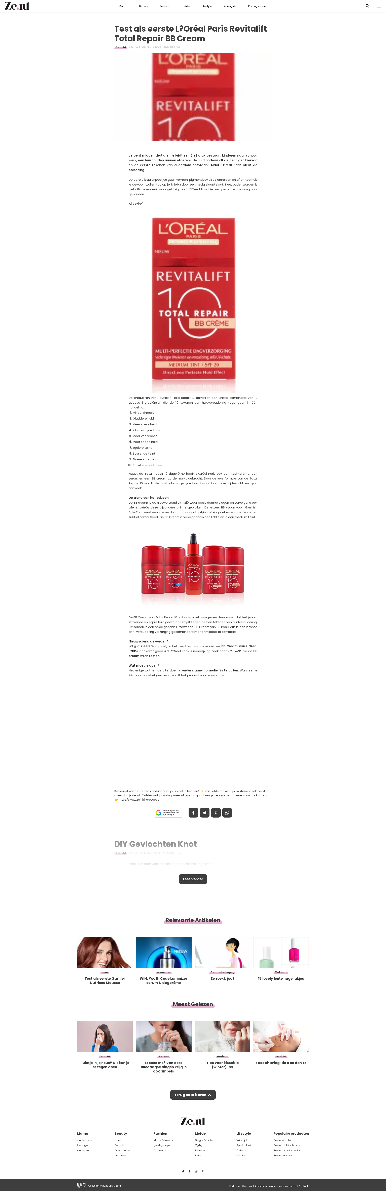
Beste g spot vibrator (287, 1150)
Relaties (200, 1150)
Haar (118, 1140)
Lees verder (193, 879)
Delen (193, 813)
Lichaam (120, 1155)
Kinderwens (84, 1140)
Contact (303, 1186)
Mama (123, 6)
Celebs (241, 1150)
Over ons (247, 1186)
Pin (216, 813)
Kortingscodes (257, 6)
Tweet (204, 813)
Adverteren (261, 1186)
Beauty (143, 6)
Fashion (165, 6)
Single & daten (204, 1140)
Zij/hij (198, 1145)
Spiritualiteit (244, 1145)
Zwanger (83, 1145)
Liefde (186, 6)
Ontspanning (123, 1150)
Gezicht (121, 47)
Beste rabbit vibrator (287, 1145)
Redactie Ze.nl (171, 47)
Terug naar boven (190, 1094)
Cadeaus (160, 1150)
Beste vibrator (283, 1140)
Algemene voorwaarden (282, 1186)
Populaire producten (291, 1133)
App (227, 813)
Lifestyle (207, 6)
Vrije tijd (241, 1140)
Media (240, 1155)
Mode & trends (163, 1140)
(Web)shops (162, 1145)
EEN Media (115, 1185)
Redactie (234, 1186)
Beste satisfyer (283, 1155)
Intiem (199, 1155)
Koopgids (230, 6)
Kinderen (83, 1150)
